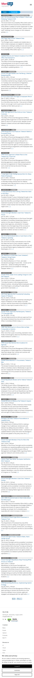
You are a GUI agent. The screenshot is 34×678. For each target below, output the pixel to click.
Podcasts (5, 635)
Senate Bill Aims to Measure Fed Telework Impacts (16, 401)
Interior (14, 457)
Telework (14, 172)
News (4, 628)
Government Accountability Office (20, 15)
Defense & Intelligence (7, 36)
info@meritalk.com (7, 616)
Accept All (17, 666)
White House (5, 54)
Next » (20, 599)
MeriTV (4, 638)
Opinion (5, 633)
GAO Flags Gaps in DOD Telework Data (12, 38)
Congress (4, 71)
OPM (13, 110)
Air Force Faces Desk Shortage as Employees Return (16, 96)
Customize (17, 670)
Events (4, 630)
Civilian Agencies (6, 15)
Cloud (4, 647)
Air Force (17, 94)
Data (4, 652)
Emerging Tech (5, 172)
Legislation (12, 71)
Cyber (4, 650)
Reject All (17, 674)
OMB (11, 378)
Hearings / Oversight (14, 534)
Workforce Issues (6, 273)
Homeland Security (16, 515)
